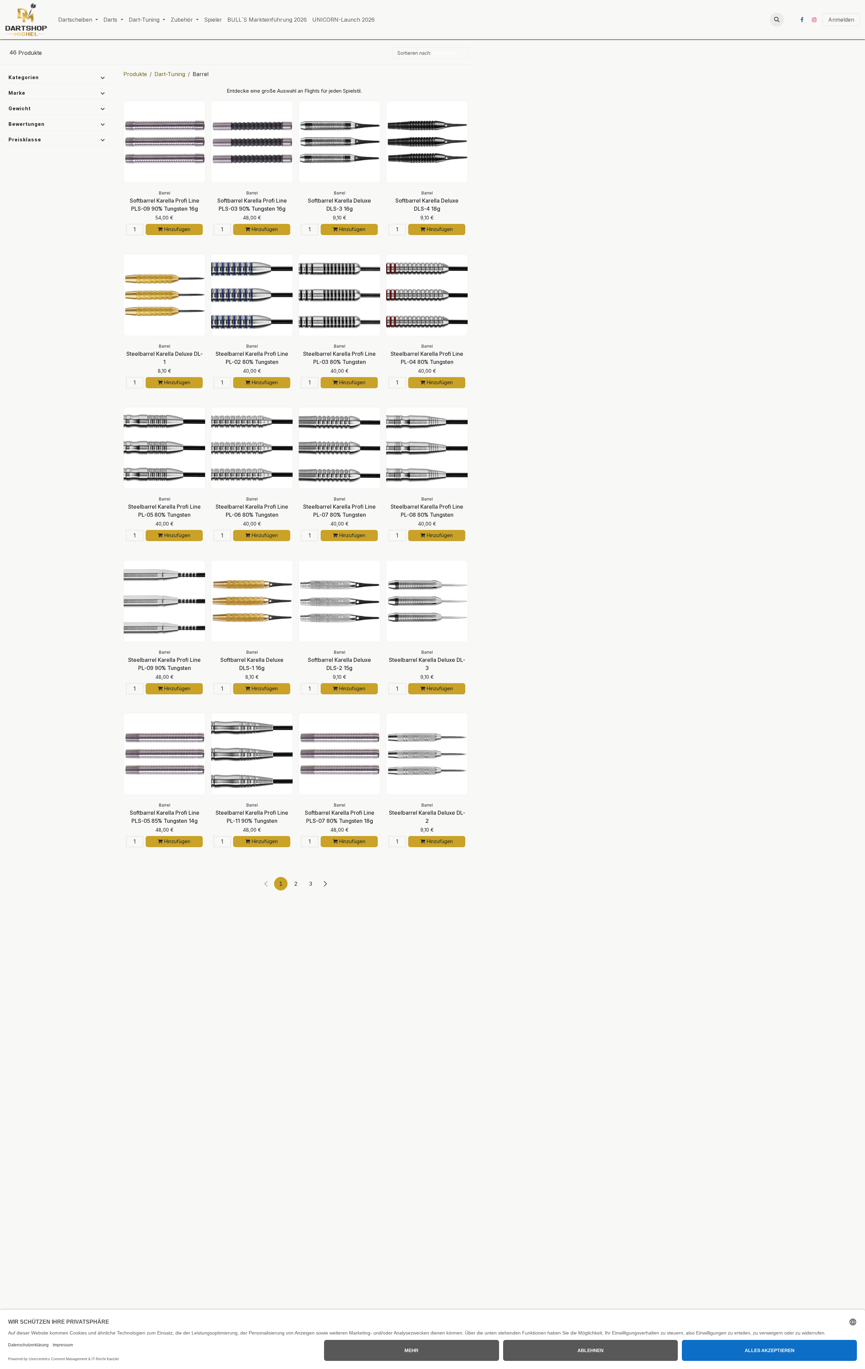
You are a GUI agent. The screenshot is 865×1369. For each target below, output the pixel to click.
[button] (777, 20)
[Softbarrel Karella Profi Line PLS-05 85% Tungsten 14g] (164, 754)
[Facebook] (801, 19)
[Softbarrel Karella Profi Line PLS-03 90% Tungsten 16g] (252, 142)
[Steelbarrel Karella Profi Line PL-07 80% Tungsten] (339, 448)
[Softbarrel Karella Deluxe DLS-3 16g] (339, 142)
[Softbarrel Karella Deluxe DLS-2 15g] (339, 601)
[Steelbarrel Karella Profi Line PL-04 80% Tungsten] (427, 295)
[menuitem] (78, 19)
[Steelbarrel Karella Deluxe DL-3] (427, 601)
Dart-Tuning (169, 74)
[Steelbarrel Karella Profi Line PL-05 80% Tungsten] (164, 448)
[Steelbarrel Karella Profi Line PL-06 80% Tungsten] (252, 448)
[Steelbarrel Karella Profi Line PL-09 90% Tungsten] (164, 601)
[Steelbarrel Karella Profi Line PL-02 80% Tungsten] (252, 295)
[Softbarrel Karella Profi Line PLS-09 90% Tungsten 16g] (164, 142)
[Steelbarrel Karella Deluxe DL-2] (427, 754)
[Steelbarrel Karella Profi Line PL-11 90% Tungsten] (252, 754)
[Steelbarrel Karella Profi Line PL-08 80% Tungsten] (427, 448)
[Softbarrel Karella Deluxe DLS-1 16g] (252, 601)
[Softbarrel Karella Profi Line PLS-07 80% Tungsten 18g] (339, 754)
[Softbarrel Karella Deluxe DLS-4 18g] (427, 142)
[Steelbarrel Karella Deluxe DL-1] (164, 295)
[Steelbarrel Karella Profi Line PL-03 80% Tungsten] (339, 295)
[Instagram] (814, 19)
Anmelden (841, 19)
